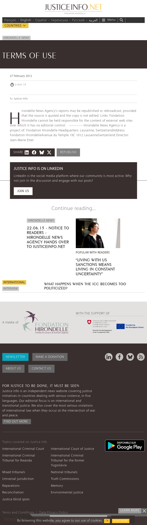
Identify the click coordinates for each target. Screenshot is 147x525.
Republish (68, 152)
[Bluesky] (130, 357)
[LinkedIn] (109, 357)
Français (10, 20)
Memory (57, 486)
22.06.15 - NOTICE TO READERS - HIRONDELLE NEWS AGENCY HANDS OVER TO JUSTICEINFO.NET (48, 236)
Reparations (11, 486)
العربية (93, 20)
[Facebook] (119, 357)
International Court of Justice (72, 449)
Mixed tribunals (13, 472)
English (25, 20)
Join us (23, 191)
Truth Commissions (65, 479)
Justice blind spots (16, 499)
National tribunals (64, 472)
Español (41, 20)
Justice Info (21, 98)
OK (107, 520)
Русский (78, 20)
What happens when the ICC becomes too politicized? (85, 285)
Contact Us (41, 368)
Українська (59, 20)
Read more (120, 520)
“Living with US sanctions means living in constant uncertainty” (95, 266)
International (14, 282)
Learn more (130, 510)
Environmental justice (67, 492)
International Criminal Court (23, 449)
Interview (10, 288)
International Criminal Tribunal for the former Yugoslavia (67, 460)
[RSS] (141, 357)
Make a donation (50, 357)
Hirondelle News (16, 38)
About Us (13, 368)
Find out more (16, 421)
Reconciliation (13, 492)
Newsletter (15, 357)
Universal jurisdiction (18, 479)
